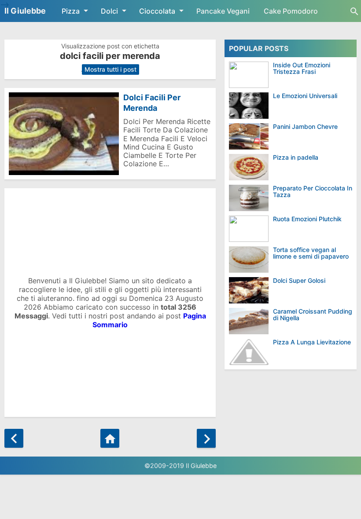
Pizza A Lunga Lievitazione (312, 342)
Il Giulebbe (25, 10)
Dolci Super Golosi (299, 280)
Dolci (109, 11)
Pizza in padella (295, 157)
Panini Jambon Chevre (305, 126)
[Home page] (109, 438)
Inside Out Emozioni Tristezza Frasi (301, 68)
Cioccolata (157, 11)
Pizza (71, 11)
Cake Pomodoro (291, 11)
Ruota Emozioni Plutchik (307, 219)
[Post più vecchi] (206, 438)
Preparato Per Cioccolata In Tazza (312, 191)
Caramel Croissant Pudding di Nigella (312, 315)
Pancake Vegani (223, 11)
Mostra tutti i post (110, 69)
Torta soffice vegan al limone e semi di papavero (311, 253)
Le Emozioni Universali (305, 95)
